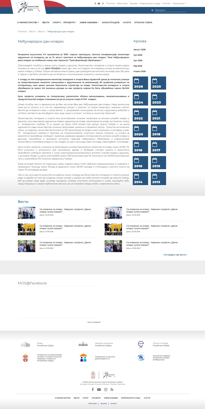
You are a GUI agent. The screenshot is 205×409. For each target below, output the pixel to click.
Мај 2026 (137, 66)
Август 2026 (139, 49)
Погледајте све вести (175, 254)
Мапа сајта (122, 3)
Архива (133, 3)
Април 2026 (139, 71)
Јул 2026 (137, 55)
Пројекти (69, 22)
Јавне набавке (89, 22)
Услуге (127, 22)
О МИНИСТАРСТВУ (63, 398)
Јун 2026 (137, 60)
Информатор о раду (150, 3)
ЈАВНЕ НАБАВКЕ (111, 398)
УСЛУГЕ (147, 398)
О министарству (27, 22)
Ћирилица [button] (178, 3)
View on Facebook (93, 322)
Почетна (110, 3)
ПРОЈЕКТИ (96, 398)
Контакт (166, 3)
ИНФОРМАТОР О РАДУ (130, 398)
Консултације (111, 22)
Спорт (56, 22)
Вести (45, 22)
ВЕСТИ (76, 398)
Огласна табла (143, 22)
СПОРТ (85, 398)
